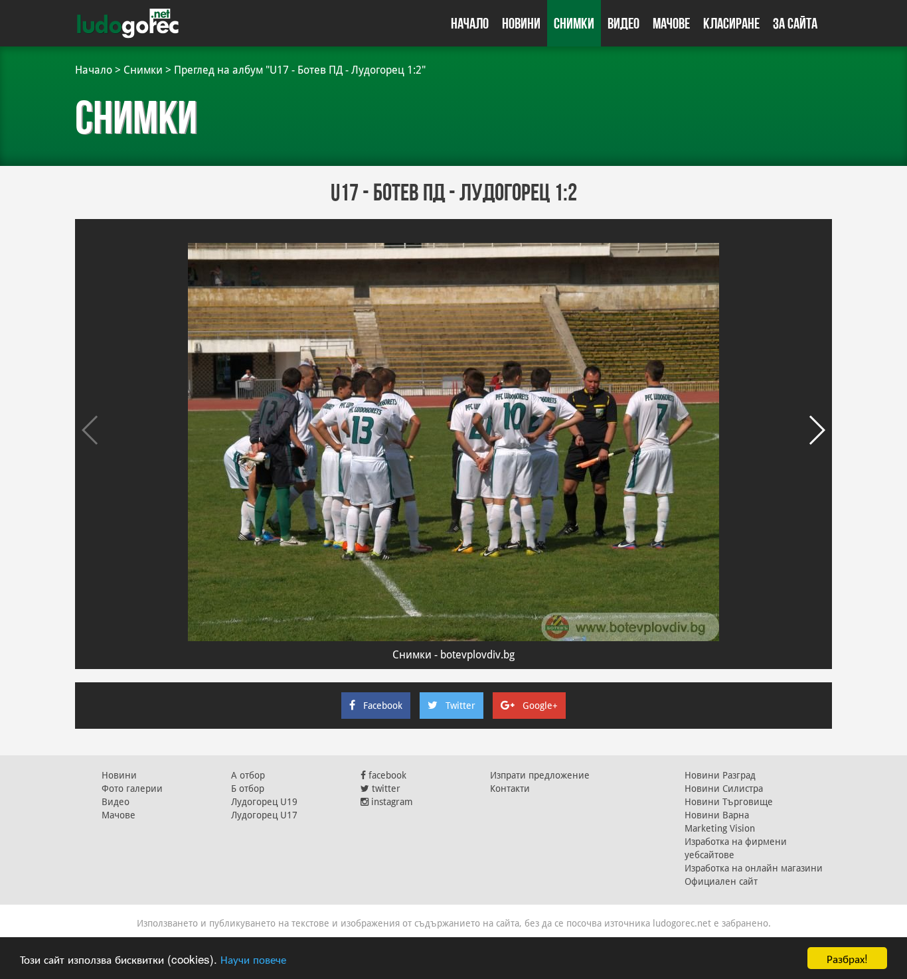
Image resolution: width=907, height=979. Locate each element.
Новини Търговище (729, 801)
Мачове (671, 23)
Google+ (540, 705)
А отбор (248, 775)
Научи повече (253, 958)
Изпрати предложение (540, 775)
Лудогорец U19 (264, 801)
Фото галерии (132, 788)
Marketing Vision (720, 828)
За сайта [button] (795, 23)
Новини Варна (717, 815)
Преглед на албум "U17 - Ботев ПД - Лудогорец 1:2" (300, 70)
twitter (384, 788)
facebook (386, 775)
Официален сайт (721, 881)
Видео (623, 23)
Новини (521, 23)
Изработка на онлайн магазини (754, 868)
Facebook (382, 705)
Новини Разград (720, 775)
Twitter (460, 705)
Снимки (574, 23)
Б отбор (247, 788)
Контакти (510, 788)
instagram (391, 801)
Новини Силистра (724, 788)
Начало (470, 23)
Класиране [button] (731, 23)
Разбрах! (847, 958)
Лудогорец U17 (264, 815)
